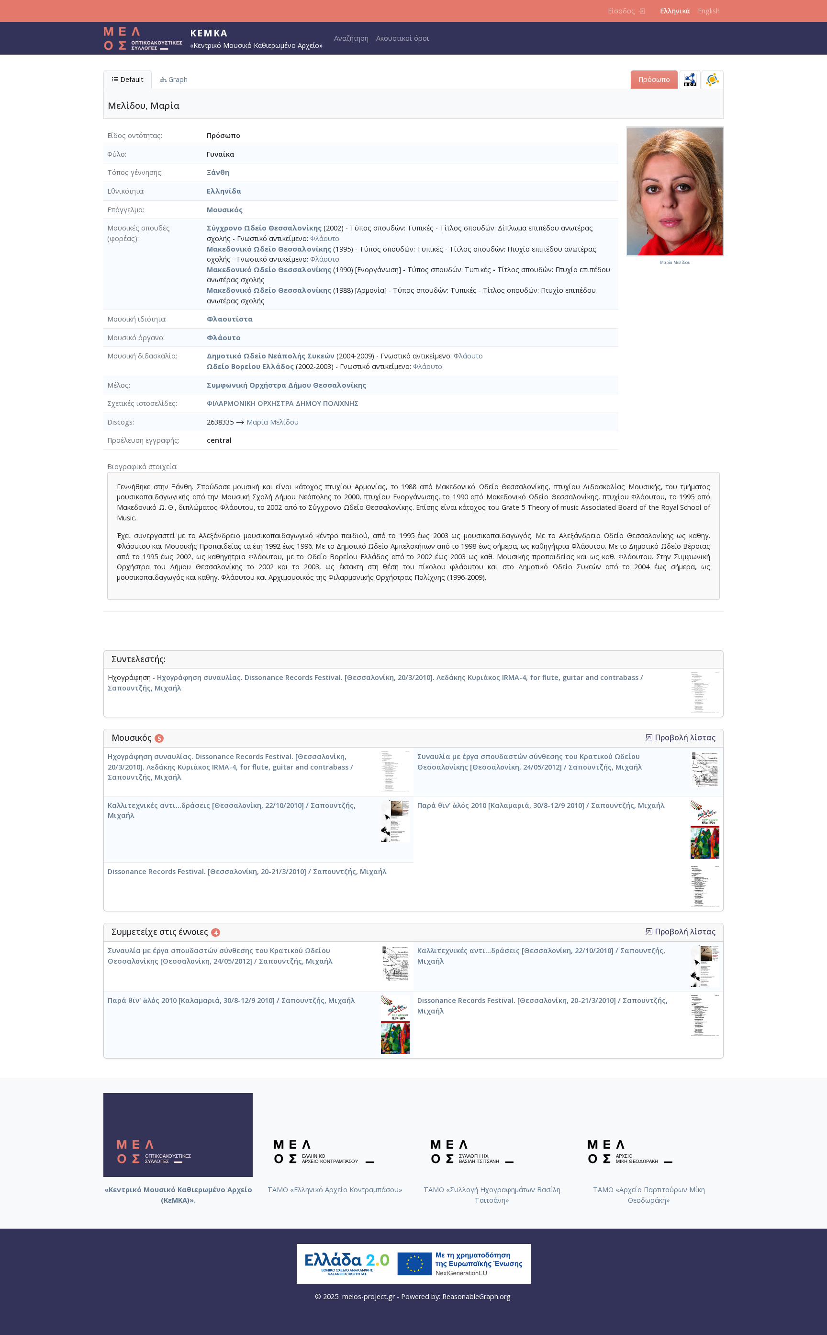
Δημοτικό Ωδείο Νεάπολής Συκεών (271, 355)
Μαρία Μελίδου (272, 421)
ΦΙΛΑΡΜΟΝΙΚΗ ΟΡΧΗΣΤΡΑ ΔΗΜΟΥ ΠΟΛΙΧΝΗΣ (282, 403)
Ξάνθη (218, 172)
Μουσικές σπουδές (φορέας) (138, 233)
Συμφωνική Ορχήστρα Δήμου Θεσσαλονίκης (286, 385)
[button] (649, 737)
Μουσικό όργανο (135, 337)
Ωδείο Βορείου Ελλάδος (250, 366)
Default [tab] (131, 79)
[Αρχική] (146, 38)
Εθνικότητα (125, 191)
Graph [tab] (177, 79)
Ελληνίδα (224, 191)
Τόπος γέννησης (134, 172)
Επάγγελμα (125, 209)
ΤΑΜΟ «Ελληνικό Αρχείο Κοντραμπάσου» (335, 1189)
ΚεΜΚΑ (209, 32)
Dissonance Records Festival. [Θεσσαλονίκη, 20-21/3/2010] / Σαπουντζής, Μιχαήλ (247, 871)
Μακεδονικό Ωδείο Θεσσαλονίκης (269, 248)
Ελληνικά (675, 10)
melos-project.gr (368, 1296)
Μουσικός (225, 209)
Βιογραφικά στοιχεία (141, 466)
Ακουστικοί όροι (402, 38)
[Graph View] (713, 79)
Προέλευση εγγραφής (142, 440)
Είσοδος (621, 10)
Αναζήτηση (351, 38)
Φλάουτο (324, 238)
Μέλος (118, 385)
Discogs (120, 421)
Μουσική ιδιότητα (136, 318)
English (709, 10)
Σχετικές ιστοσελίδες (141, 403)
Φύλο (116, 154)
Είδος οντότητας (134, 135)
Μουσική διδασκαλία (141, 355)
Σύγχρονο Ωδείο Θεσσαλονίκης (264, 227)
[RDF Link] (690, 79)
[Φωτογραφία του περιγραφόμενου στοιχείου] (675, 191)
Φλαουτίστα (230, 318)
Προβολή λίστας (684, 737)
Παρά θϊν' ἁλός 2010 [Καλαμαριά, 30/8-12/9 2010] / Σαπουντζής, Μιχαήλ (540, 805)
